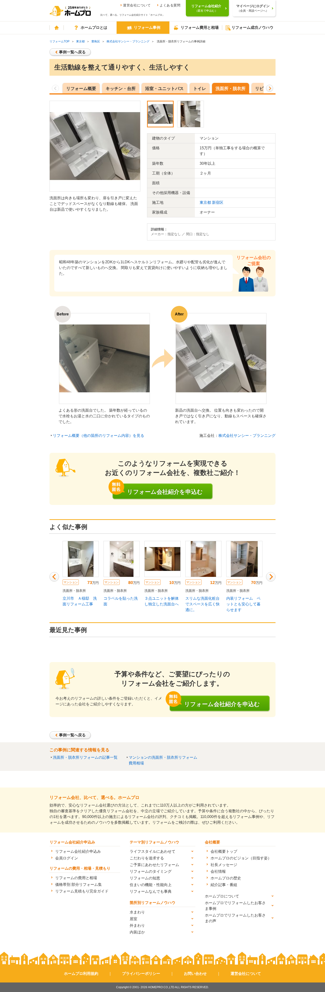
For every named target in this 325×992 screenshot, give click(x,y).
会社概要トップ (224, 851)
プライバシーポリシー (141, 974)
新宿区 (217, 202)
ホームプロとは (94, 27)
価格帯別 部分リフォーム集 (78, 884)
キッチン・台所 (121, 88)
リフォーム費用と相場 (200, 27)
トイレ (199, 88)
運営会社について (137, 5)
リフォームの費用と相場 (76, 878)
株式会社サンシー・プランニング (128, 41)
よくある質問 (170, 5)
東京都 (80, 41)
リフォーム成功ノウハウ (252, 27)
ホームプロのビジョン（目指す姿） (241, 858)
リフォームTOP (59, 41)
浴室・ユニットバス (164, 88)
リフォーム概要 (81, 88)
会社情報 (218, 871)
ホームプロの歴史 (226, 878)
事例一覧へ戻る (72, 52)
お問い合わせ (195, 974)
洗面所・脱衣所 (231, 88)
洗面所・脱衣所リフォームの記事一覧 (85, 757)
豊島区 (95, 41)
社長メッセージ (224, 865)
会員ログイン (66, 858)
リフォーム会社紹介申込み (78, 851)
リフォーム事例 (147, 27)
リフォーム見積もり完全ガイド (81, 891)
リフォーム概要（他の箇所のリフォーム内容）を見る (98, 436)
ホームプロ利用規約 (81, 974)
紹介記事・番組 (224, 885)
